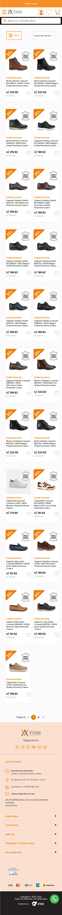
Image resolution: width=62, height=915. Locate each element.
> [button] (43, 717)
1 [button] (33, 717)
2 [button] (38, 717)
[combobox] (31, 21)
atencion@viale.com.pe (22, 793)
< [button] (28, 717)
